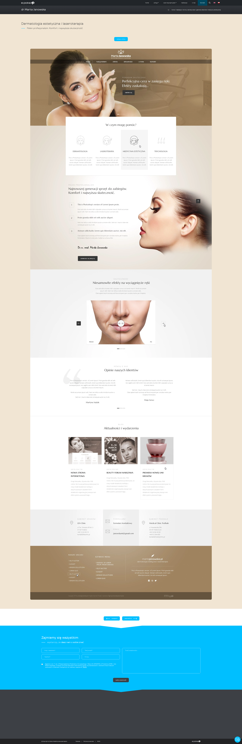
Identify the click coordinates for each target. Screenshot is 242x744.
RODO (98, 741)
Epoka (51, 741)
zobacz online (121, 39)
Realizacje (184, 3)
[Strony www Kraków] (151, 741)
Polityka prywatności (88, 741)
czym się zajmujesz (169, 3)
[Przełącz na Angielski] (214, 3)
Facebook (78, 741)
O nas (193, 3)
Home (147, 3)
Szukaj (209, 3)
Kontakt (202, 3)
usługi (156, 3)
